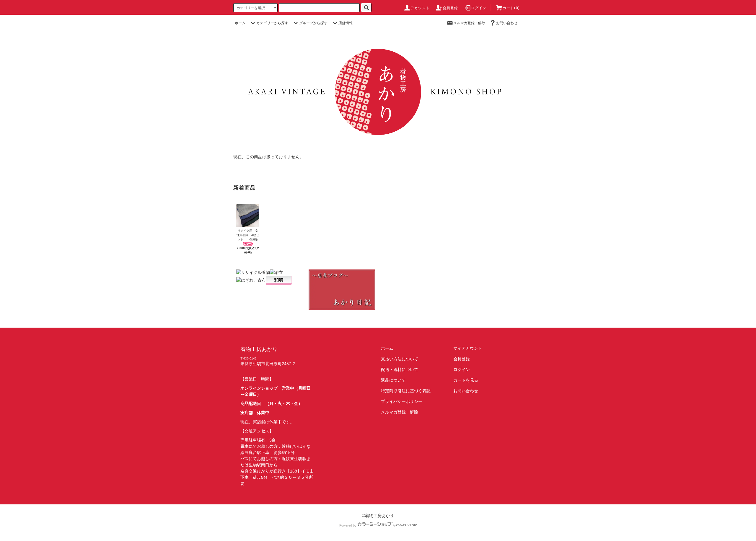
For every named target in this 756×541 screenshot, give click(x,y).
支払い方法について (399, 359)
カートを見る (465, 380)
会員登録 (450, 8)
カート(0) (511, 8)
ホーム (240, 23)
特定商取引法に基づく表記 (406, 390)
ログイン (479, 8)
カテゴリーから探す (272, 23)
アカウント (420, 8)
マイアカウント (467, 348)
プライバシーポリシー (401, 401)
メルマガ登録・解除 (469, 23)
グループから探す (313, 23)
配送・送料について (399, 369)
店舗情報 (345, 23)
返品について (393, 380)
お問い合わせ (506, 23)
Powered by (347, 525)
